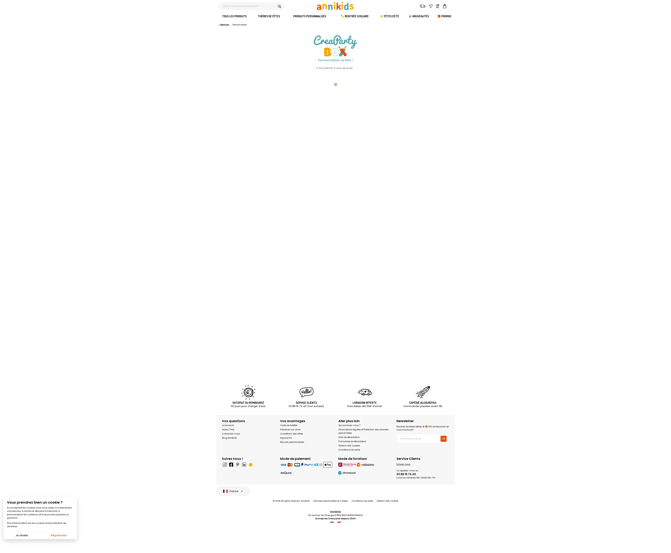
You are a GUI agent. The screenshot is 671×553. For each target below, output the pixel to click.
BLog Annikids (229, 437)
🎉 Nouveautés (419, 16)
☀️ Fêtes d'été (389, 16)
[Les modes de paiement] (306, 464)
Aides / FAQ (228, 429)
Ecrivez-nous (403, 464)
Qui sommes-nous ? (349, 425)
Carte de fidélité (288, 425)
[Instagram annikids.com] (225, 464)
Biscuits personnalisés (292, 442)
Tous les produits (234, 16)
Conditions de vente (349, 449)
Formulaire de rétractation (352, 441)
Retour (225, 25)
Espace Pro (286, 437)
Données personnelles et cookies (330, 500)
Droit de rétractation (349, 437)
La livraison (228, 425)
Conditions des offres (291, 433)
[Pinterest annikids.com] (237, 464)
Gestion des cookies (349, 445)
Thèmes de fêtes (269, 16)
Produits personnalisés (309, 16)
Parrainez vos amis (290, 429)
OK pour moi (58, 535)
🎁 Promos (444, 16)
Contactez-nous (231, 433)
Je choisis (22, 535)
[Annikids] (335, 6)
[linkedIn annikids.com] (244, 464)
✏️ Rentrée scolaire (355, 16)
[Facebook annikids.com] (231, 464)
